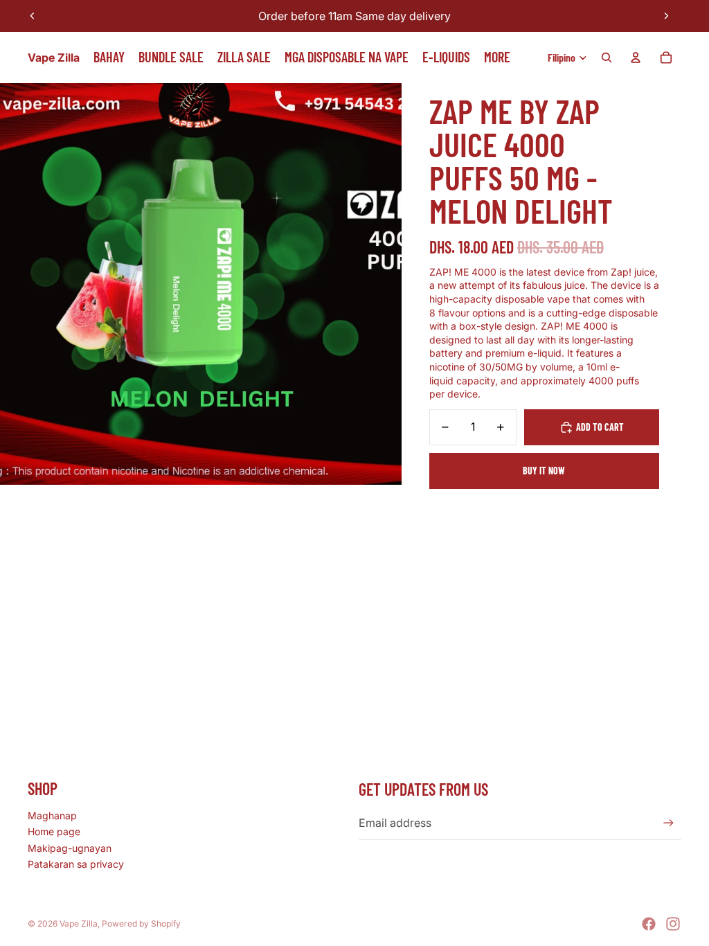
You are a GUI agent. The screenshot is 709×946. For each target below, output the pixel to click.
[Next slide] (666, 16)
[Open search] (606, 57)
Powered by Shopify (141, 923)
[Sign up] (668, 823)
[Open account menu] (635, 57)
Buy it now (544, 470)
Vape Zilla (79, 923)
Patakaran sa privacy (76, 864)
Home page (54, 831)
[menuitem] (497, 57)
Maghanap (52, 815)
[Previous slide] (32, 16)
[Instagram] (673, 924)
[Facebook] (648, 924)
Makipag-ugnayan (69, 848)
